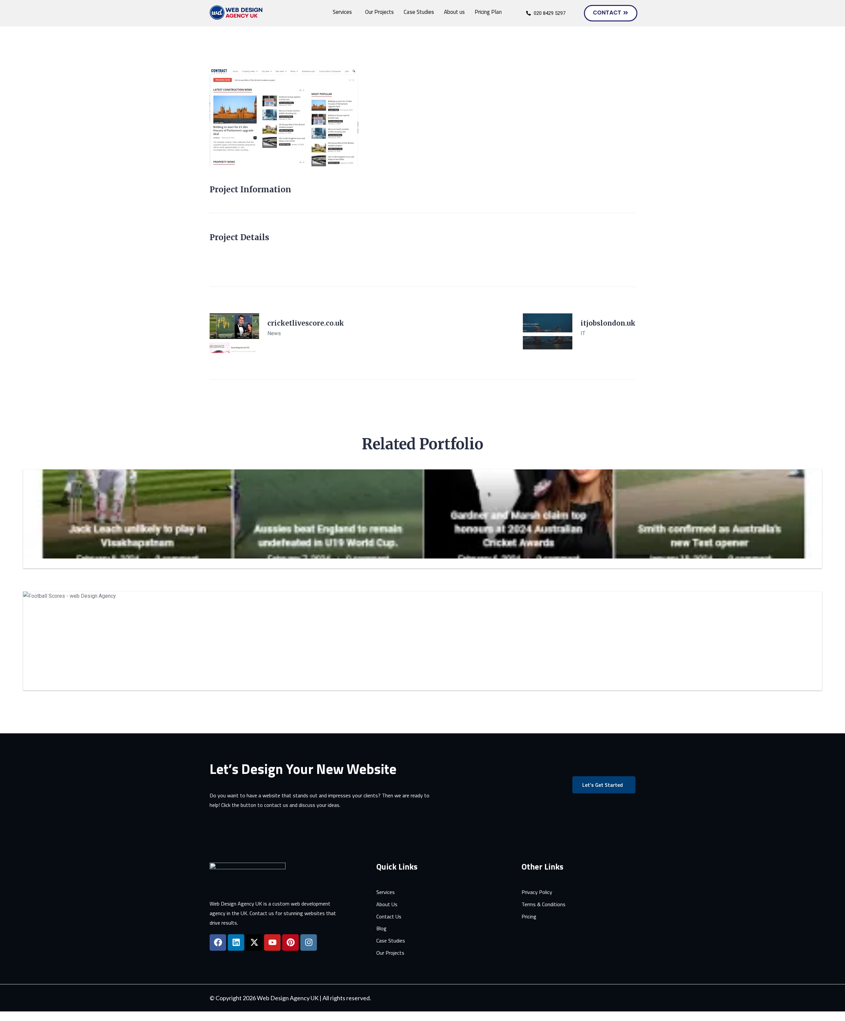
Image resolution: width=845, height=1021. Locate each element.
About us (454, 12)
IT (583, 333)
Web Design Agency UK (288, 998)
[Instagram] (308, 942)
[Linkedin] (236, 942)
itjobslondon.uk (608, 323)
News (274, 333)
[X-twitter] (254, 942)
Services (342, 12)
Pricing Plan (488, 12)
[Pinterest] (290, 942)
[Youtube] (272, 942)
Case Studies (419, 12)
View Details (282, 344)
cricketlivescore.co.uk (305, 323)
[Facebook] (218, 942)
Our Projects (379, 12)
